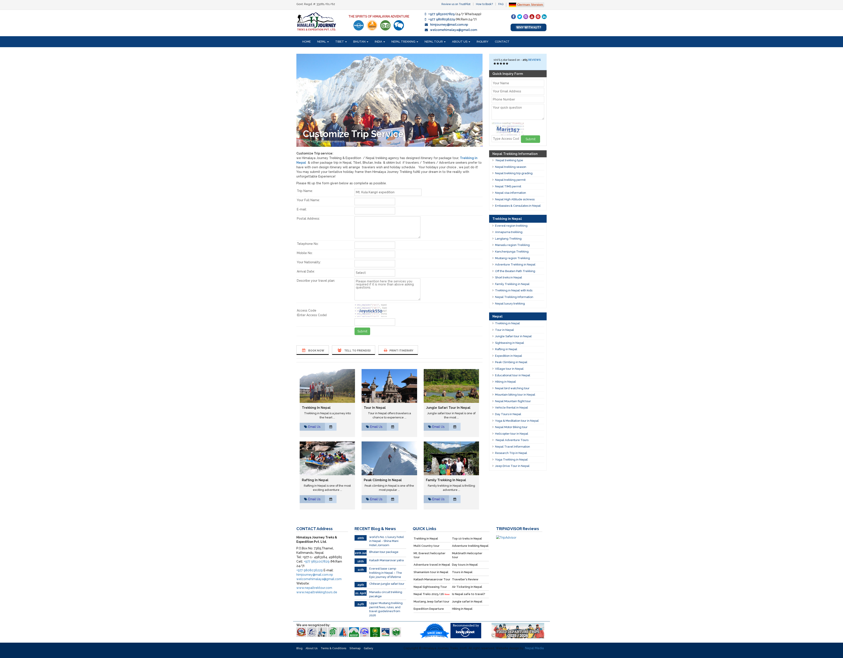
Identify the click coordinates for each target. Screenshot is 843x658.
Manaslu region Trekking (512, 245)
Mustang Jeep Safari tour (431, 601)
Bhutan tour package (383, 552)
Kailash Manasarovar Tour (432, 579)
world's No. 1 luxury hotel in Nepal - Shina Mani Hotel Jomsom (386, 541)
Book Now (316, 350)
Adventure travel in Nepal (432, 564)
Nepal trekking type (509, 160)
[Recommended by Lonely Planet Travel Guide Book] (358, 25)
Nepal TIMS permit (508, 186)
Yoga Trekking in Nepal (511, 459)
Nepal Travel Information (512, 446)
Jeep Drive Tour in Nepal (512, 466)
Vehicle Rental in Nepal (511, 407)
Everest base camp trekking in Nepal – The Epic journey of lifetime (385, 572)
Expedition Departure (429, 608)
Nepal (322, 41)
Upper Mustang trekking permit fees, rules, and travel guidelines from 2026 (386, 609)
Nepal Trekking (403, 41)
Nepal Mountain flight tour (513, 401)
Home (306, 41)
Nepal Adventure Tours (511, 440)
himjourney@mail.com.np (449, 24)
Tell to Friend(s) (357, 350)
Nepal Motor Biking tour (511, 427)
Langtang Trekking (508, 238)
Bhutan (359, 41)
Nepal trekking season (510, 167)
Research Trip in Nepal (511, 453)
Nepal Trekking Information (514, 297)
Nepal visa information (510, 192)
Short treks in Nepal (508, 277)
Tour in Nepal (375, 408)
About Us (460, 41)
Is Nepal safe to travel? (468, 594)
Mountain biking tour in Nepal (515, 394)
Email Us (314, 427)
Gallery (368, 648)
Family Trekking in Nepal (446, 480)
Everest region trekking (511, 225)
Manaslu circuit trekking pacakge (385, 594)
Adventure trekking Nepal (470, 545)
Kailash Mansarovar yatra (386, 560)
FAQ (500, 4)
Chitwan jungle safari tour (386, 583)
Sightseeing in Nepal (509, 342)
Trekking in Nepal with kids (513, 290)
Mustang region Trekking (512, 258)
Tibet (340, 41)
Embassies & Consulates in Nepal (518, 205)
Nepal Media (534, 648)
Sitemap (355, 648)
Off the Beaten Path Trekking (515, 271)
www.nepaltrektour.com (314, 588)
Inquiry (482, 41)
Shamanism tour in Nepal (431, 572)
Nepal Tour (434, 41)
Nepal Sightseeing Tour (430, 586)
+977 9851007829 (441, 14)
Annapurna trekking (508, 232)
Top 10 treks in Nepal (467, 538)
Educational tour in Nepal (512, 375)
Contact (502, 41)
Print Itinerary (401, 350)
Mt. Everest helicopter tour (429, 555)
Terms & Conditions (333, 648)
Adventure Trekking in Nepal (515, 264)
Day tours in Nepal (465, 564)
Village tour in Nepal (509, 368)
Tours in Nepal (462, 572)
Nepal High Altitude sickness (515, 199)
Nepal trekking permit (510, 179)
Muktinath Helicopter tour (467, 555)
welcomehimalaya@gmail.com (453, 30)
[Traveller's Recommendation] (399, 25)
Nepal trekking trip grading (514, 173)
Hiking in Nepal (505, 381)
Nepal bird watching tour (512, 388)
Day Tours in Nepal (508, 414)
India (379, 41)
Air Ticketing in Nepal (467, 586)
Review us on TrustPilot (455, 4)
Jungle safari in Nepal (467, 601)
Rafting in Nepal (315, 480)
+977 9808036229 (441, 19)
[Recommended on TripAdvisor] (385, 25)
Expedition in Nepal (508, 355)
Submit (362, 331)
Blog (299, 648)
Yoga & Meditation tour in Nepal (517, 420)
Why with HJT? (528, 27)
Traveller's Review (465, 579)
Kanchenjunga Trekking (512, 251)
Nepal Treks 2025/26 (432, 594)
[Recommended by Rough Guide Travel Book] (372, 25)
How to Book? (484, 4)
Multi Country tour (427, 545)
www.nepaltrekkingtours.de (316, 592)
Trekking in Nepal (316, 408)
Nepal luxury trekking (510, 303)
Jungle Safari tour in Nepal (448, 408)
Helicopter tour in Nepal (511, 433)
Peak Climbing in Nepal (383, 480)
